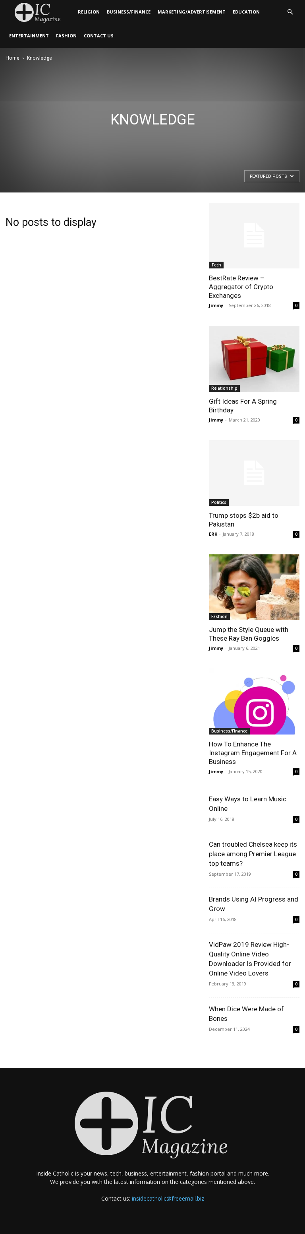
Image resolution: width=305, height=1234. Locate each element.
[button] (289, 12)
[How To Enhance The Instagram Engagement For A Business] (254, 701)
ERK (213, 534)
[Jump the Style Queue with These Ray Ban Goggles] (254, 587)
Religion (89, 12)
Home (12, 57)
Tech (216, 265)
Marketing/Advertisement (192, 12)
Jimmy (216, 305)
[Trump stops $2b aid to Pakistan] (254, 473)
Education (246, 12)
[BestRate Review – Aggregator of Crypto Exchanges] (254, 235)
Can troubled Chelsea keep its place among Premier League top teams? (253, 853)
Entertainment (29, 36)
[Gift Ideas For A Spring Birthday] (254, 358)
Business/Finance (129, 12)
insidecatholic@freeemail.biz (168, 1198)
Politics (218, 502)
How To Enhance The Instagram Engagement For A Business (253, 753)
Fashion (66, 36)
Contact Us (99, 36)
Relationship (224, 388)
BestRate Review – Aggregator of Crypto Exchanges (241, 286)
